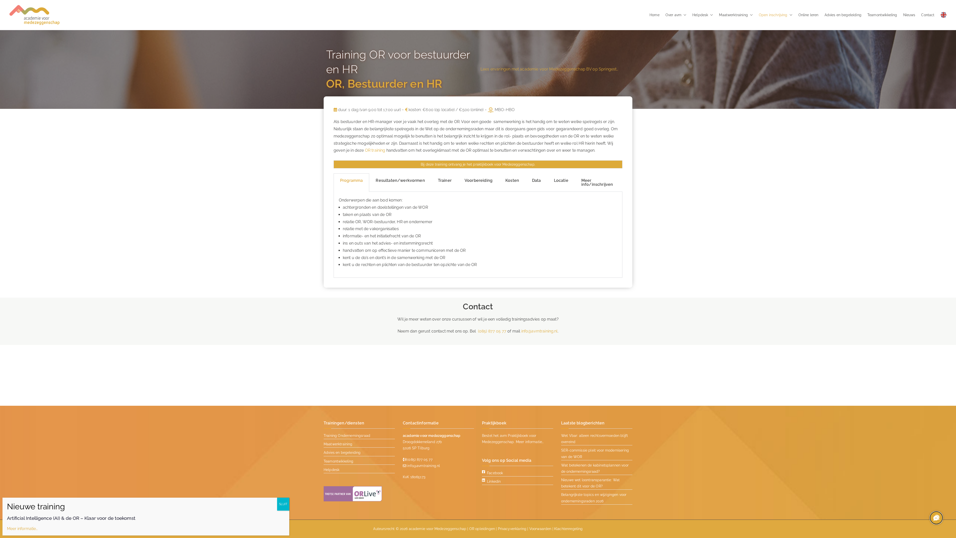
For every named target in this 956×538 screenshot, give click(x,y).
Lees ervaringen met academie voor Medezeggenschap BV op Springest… (549, 69)
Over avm (673, 15)
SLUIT (283, 504)
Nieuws (909, 15)
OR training (375, 150)
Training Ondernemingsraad (347, 436)
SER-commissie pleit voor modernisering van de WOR (595, 453)
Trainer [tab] (445, 180)
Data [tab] (536, 180)
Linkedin (494, 481)
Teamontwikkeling (882, 15)
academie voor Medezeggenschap (438, 529)
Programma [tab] (351, 180)
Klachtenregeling (568, 529)
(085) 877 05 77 (492, 331)
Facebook (495, 473)
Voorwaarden (540, 529)
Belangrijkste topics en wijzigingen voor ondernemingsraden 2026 (593, 498)
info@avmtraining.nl (539, 331)
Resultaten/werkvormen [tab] (400, 180)
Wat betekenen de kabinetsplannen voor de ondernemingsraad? (595, 468)
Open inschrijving (773, 15)
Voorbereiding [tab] (478, 180)
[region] (936, 518)
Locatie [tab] (561, 180)
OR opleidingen (482, 529)
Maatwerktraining (733, 15)
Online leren (808, 15)
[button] (683, 15)
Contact (927, 15)
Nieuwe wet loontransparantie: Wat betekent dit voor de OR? (590, 483)
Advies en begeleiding (843, 15)
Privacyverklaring (512, 529)
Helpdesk (700, 15)
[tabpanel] (478, 235)
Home (654, 15)
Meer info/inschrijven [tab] (597, 182)
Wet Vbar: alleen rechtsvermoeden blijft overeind (594, 439)
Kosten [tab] (512, 180)
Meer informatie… (530, 442)
